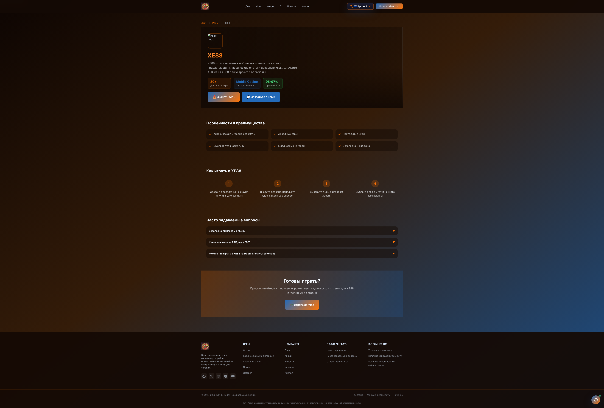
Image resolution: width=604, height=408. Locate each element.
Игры (259, 6)
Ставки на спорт (252, 361)
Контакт (306, 6)
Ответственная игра (338, 361)
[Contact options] (595, 399)
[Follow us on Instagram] (218, 376)
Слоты (246, 350)
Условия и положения (380, 350)
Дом (248, 6)
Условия (358, 395)
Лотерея (247, 372)
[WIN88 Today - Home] (205, 6)
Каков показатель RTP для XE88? (302, 242)
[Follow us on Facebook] (204, 376)
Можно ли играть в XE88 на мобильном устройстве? (302, 253)
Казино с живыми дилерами (258, 355)
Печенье (398, 395)
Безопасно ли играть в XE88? (302, 230)
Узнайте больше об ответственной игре (343, 403)
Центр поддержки (336, 350)
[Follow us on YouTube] (233, 376)
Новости (291, 6)
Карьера (289, 367)
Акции (270, 6)
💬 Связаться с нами (261, 97)
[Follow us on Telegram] (225, 376)
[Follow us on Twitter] (211, 376)
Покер (246, 367)
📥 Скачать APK (224, 97)
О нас (288, 350)
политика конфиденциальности (385, 355)
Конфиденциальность (378, 395)
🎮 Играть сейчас (302, 304)
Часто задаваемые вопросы (342, 355)
